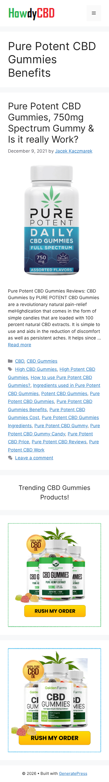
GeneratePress (73, 773)
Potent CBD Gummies (64, 393)
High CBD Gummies (36, 369)
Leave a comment (34, 457)
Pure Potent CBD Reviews (59, 441)
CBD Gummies (42, 361)
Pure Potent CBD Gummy (61, 425)
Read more (19, 344)
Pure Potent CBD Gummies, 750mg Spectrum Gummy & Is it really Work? (51, 122)
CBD (19, 361)
